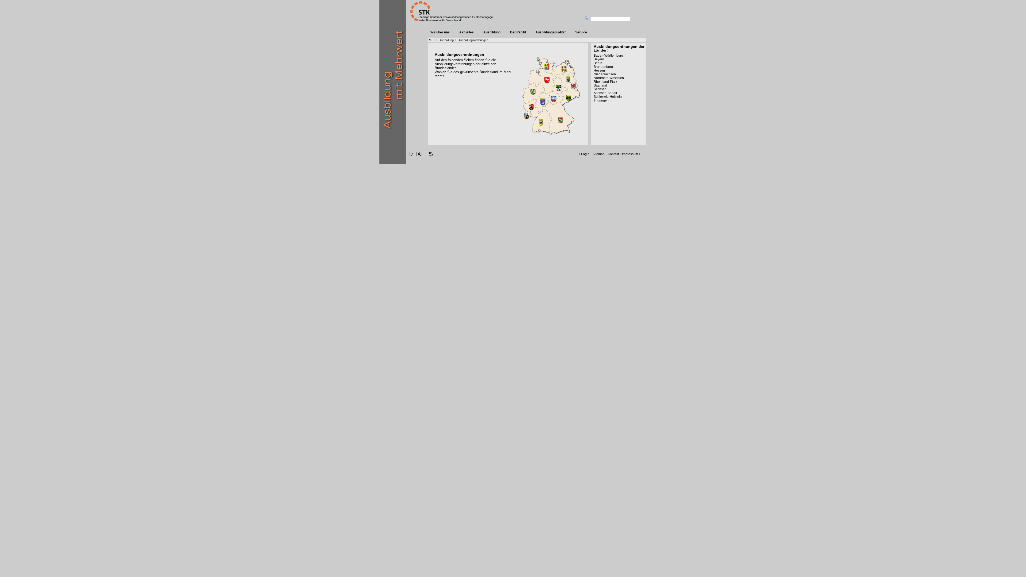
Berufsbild (518, 32)
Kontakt (613, 154)
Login (585, 154)
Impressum (630, 154)
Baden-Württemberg (608, 55)
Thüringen (601, 100)
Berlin (598, 63)
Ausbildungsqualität (550, 32)
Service (581, 32)
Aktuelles (466, 32)
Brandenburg (603, 67)
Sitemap (599, 154)
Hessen (599, 70)
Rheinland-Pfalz (605, 82)
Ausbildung (491, 32)
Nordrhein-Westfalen (609, 78)
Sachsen (600, 89)
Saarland (600, 85)
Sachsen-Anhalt (605, 93)
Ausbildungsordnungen (473, 40)
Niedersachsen (605, 74)
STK (432, 40)
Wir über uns (440, 32)
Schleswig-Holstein (608, 97)
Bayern (599, 59)
